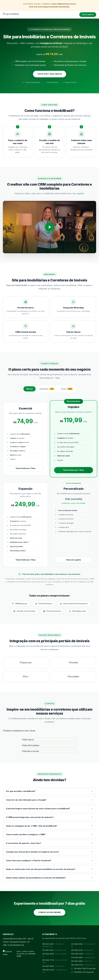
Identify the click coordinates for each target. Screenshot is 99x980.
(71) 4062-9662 (83, 957)
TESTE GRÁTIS (88, 15)
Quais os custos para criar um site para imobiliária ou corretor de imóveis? (40, 869)
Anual (66, 389)
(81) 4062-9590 (81, 961)
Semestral (46, 389)
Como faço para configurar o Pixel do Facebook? (28, 860)
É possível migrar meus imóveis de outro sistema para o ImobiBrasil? (38, 808)
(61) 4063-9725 (82, 950)
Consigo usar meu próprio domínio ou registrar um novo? (32, 852)
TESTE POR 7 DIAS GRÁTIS (49, 74)
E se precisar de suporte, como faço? (23, 843)
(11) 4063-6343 (54, 950)
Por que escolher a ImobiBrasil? (20, 791)
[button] (49, 227)
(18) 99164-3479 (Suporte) (84, 972)
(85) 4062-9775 (83, 965)
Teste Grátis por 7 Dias (25, 468)
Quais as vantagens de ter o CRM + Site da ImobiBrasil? (31, 826)
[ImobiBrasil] (11, 15)
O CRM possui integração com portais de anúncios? (30, 817)
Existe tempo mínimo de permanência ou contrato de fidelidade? (36, 878)
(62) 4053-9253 (82, 954)
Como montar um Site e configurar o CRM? (25, 834)
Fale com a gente (73, 560)
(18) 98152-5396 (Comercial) (84, 968)
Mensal (29, 389)
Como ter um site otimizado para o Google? (26, 800)
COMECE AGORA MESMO (49, 912)
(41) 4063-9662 (53, 966)
